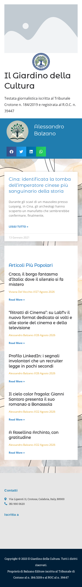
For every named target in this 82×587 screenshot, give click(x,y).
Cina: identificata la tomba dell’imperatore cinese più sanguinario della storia (40, 185)
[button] (11, 152)
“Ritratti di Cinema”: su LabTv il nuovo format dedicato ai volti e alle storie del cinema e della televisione (40, 320)
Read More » (17, 299)
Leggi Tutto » (18, 226)
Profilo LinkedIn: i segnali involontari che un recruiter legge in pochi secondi (36, 361)
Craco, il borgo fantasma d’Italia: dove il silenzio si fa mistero (36, 279)
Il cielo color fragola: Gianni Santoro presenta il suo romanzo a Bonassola (36, 399)
